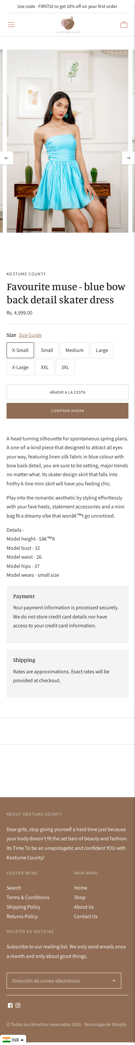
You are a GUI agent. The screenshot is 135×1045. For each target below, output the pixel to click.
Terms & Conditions (28, 897)
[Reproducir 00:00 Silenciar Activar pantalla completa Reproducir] (67, 158)
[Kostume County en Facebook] (10, 1006)
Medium (75, 350)
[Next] (128, 158)
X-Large (20, 367)
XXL (45, 367)
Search (14, 887)
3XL (65, 367)
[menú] (11, 24)
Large (102, 350)
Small (47, 350)
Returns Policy (22, 916)
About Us (84, 906)
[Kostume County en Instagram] (17, 1006)
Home (80, 887)
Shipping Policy (23, 906)
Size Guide (30, 335)
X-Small (20, 350)
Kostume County (26, 274)
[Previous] (6, 158)
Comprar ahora (67, 410)
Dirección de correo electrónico (43, 973)
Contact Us (86, 916)
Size (11, 334)
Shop (80, 897)
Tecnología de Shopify (105, 1024)
